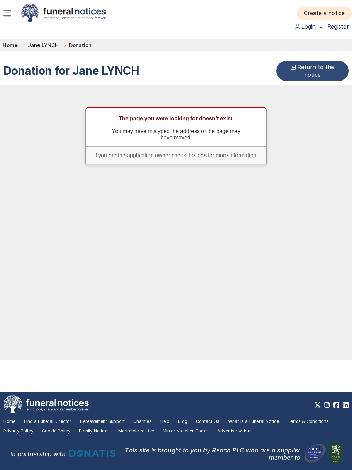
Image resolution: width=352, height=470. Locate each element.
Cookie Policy (56, 431)
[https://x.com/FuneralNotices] (317, 405)
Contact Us (207, 421)
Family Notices (94, 431)
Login (308, 26)
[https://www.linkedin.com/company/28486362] (346, 405)
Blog (182, 421)
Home (10, 45)
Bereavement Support (102, 421)
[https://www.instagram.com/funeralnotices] (327, 405)
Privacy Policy (18, 431)
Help (164, 421)
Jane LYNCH (43, 45)
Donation (80, 45)
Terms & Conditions (308, 421)
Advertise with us (235, 431)
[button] (324, 13)
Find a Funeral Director (48, 421)
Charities (142, 421)
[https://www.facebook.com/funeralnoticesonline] (336, 405)
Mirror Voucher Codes (186, 431)
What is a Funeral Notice (253, 421)
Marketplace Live (136, 431)
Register (337, 26)
